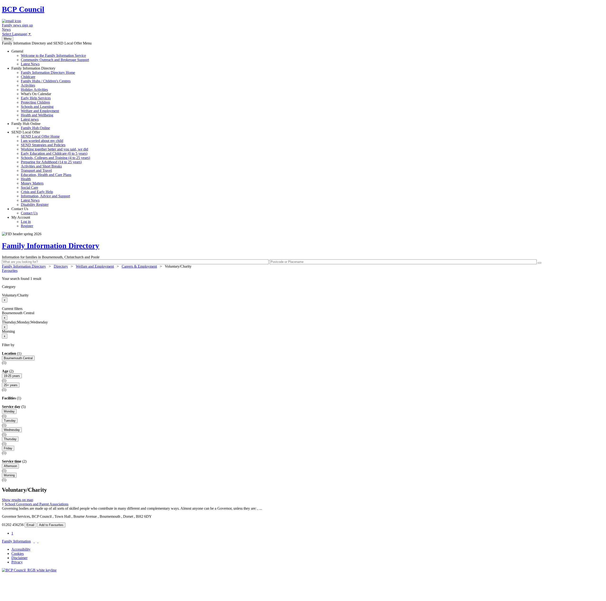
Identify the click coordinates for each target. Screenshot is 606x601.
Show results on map (17, 500)
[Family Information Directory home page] (29, 570)
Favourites (10, 271)
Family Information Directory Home (48, 73)
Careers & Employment (139, 266)
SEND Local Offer (50, 168)
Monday (9, 411)
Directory (61, 266)
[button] (303, 279)
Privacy (17, 562)
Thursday (10, 439)
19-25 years (12, 376)
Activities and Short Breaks (41, 166)
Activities (28, 85)
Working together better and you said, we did (54, 149)
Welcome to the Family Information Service (53, 55)
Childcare (28, 77)
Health (26, 179)
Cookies (17, 554)
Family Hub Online (30, 126)
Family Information (16, 541)
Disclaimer (19, 558)
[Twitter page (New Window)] (34, 541)
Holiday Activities (34, 90)
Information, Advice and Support (45, 196)
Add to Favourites (51, 525)
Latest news (30, 119)
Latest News (30, 64)
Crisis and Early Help (37, 192)
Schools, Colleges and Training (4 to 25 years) (55, 158)
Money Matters (32, 183)
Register (27, 226)
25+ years (11, 385)
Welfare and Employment (40, 111)
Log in (26, 222)
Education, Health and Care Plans (46, 175)
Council (23, 9)
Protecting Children (35, 102)
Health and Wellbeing (37, 115)
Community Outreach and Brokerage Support (55, 60)
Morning (9, 475)
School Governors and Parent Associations (36, 504)
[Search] (539, 263)
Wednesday (12, 430)
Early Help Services (36, 98)
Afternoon (10, 466)
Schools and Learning (37, 107)
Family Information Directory (43, 93)
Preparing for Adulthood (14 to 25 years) (51, 162)
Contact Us (24, 211)
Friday (8, 448)
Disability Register (35, 205)
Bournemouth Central (18, 358)
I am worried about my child (42, 141)
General (50, 57)
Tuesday (10, 420)
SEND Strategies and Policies (43, 145)
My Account (22, 221)
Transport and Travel (36, 170)
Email (30, 525)
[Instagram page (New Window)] (37, 541)
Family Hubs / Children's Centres (46, 81)
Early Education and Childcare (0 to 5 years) (54, 153)
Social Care (29, 188)
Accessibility (21, 549)
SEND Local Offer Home (40, 136)
